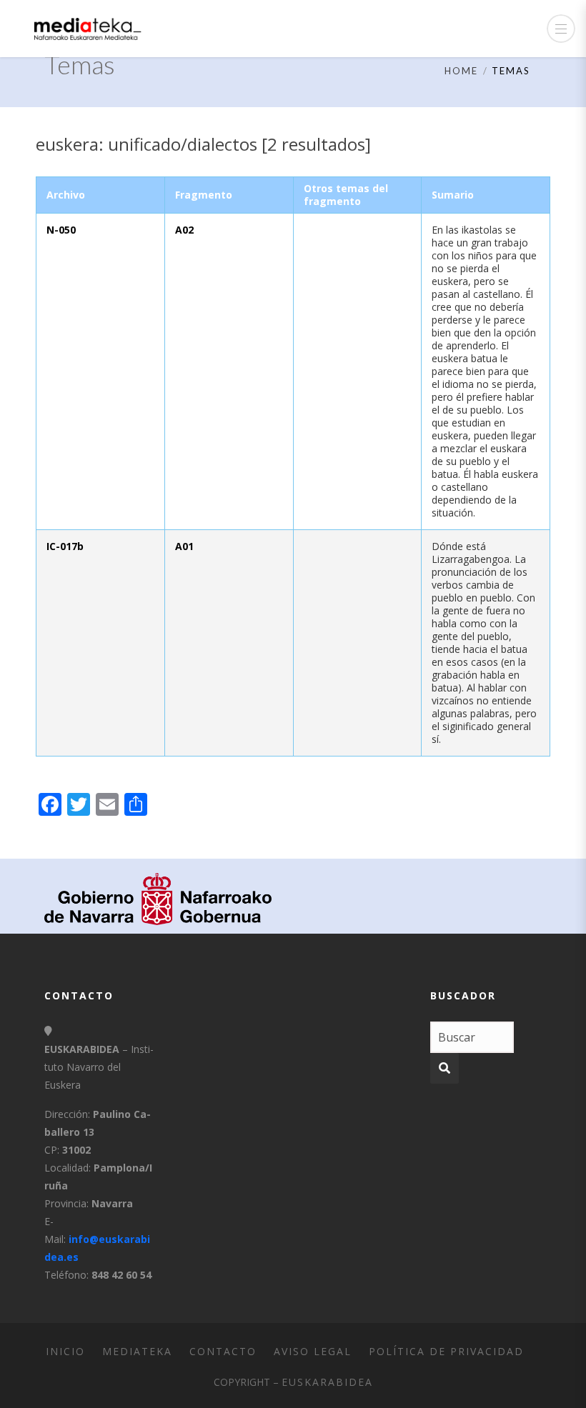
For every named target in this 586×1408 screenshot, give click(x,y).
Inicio (65, 1351)
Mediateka (137, 1351)
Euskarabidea (327, 1382)
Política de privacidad (446, 1351)
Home (461, 70)
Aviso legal (313, 1351)
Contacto (223, 1351)
